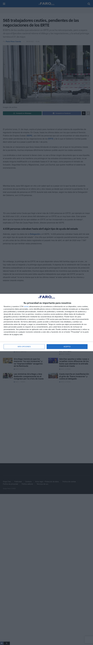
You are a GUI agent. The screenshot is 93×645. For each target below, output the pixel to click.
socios (26, 306)
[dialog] (46, 322)
